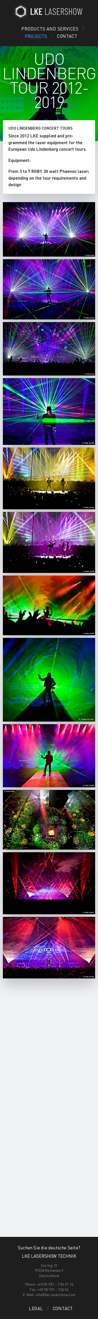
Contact (67, 36)
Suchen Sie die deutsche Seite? (49, 1247)
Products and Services (50, 29)
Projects (36, 36)
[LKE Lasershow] (49, 11)
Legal (36, 1308)
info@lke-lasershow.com (55, 1294)
